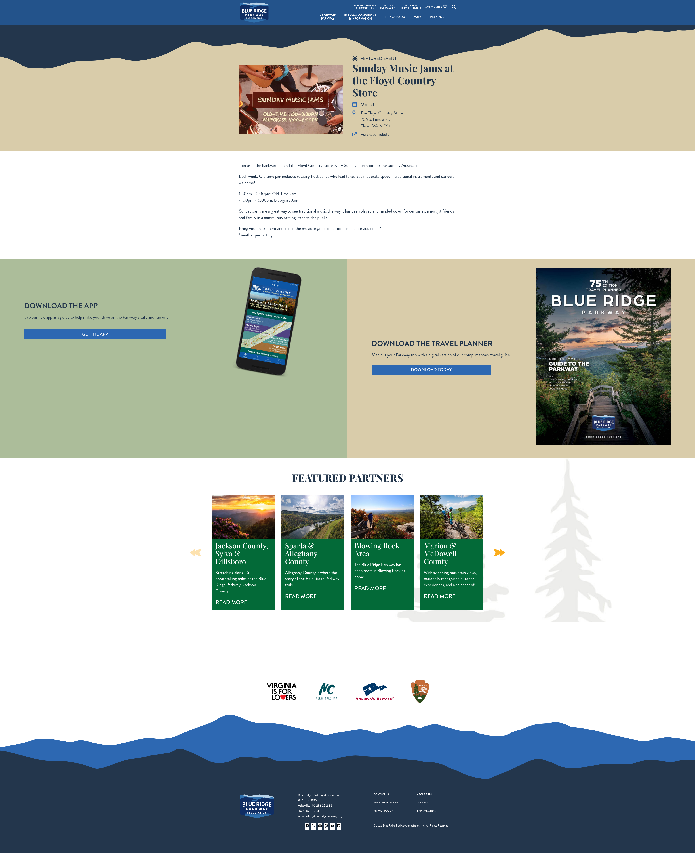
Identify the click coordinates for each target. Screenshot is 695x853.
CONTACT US (381, 794)
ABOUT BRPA (424, 794)
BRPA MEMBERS (426, 810)
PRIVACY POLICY (383, 810)
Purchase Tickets (375, 134)
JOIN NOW (423, 802)
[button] (499, 553)
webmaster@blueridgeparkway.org (320, 816)
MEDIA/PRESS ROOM (386, 802)
